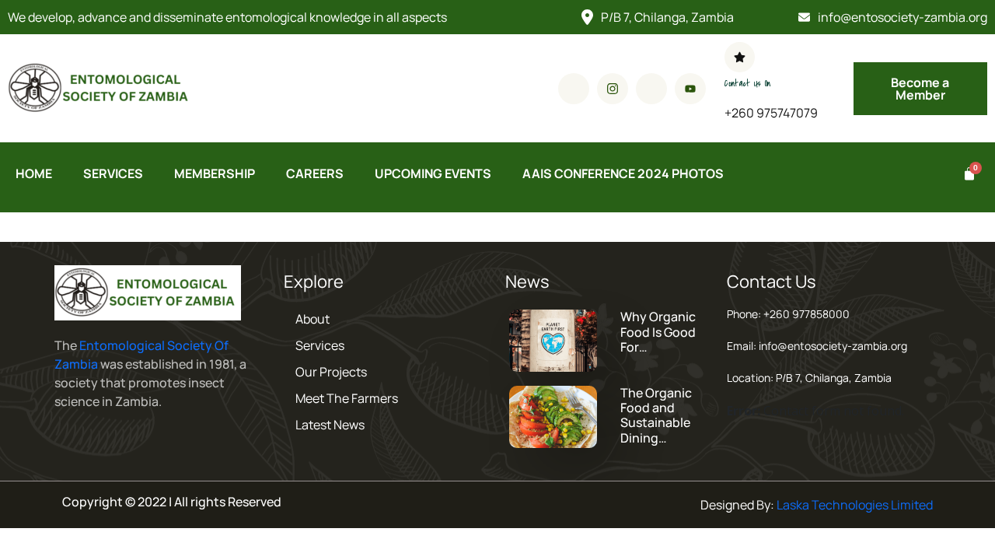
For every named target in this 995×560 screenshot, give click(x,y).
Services (113, 173)
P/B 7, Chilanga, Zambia (667, 17)
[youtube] (690, 88)
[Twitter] (651, 88)
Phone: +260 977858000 (788, 313)
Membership (214, 173)
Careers (315, 173)
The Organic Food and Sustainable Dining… (656, 415)
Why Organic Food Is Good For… (658, 331)
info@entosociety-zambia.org (902, 17)
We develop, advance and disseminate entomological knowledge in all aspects (227, 17)
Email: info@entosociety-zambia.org (817, 345)
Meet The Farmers (346, 398)
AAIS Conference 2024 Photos (623, 173)
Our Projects (331, 371)
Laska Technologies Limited (855, 504)
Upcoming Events (433, 173)
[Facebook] (573, 88)
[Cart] (967, 174)
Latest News (330, 424)
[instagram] (612, 88)
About (312, 318)
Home (34, 173)
